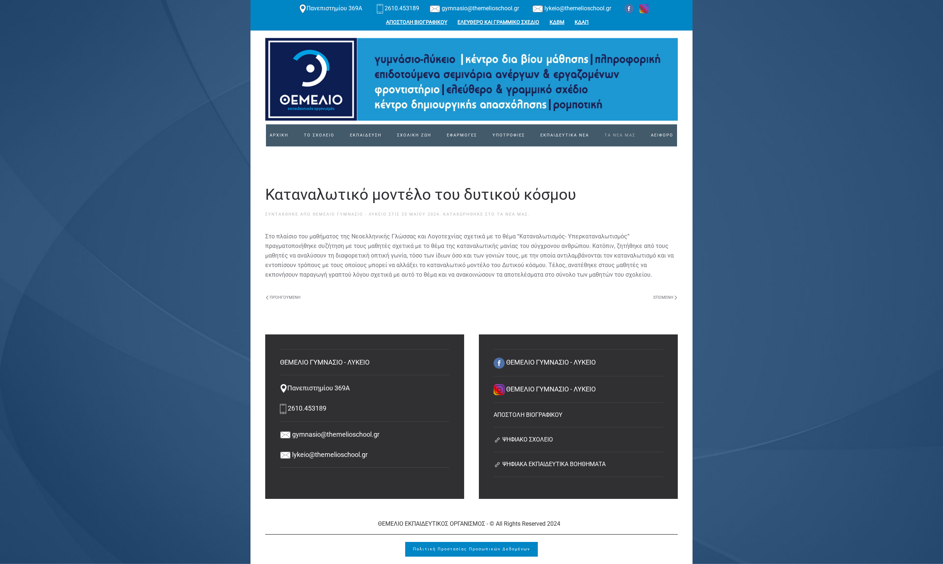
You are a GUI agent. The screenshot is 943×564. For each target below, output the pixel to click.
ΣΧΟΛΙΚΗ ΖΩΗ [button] (414, 135)
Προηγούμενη (285, 297)
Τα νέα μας (512, 214)
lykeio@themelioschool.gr (577, 8)
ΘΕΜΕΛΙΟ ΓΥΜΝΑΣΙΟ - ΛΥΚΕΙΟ (350, 214)
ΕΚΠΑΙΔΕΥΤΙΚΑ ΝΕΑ (564, 135)
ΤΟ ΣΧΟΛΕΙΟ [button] (319, 135)
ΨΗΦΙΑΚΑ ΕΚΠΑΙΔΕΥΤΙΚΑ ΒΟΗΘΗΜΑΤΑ (553, 464)
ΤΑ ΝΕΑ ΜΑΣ (619, 135)
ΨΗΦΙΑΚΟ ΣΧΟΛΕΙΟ (527, 439)
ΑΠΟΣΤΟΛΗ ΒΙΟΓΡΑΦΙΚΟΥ (416, 22)
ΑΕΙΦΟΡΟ (662, 135)
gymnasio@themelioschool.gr (479, 8)
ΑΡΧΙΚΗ (279, 135)
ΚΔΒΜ (557, 22)
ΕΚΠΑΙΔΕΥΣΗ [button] (366, 135)
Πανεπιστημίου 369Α (335, 8)
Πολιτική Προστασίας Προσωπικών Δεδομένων (471, 549)
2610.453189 (402, 8)
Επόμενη (663, 297)
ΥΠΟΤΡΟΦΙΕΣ (508, 135)
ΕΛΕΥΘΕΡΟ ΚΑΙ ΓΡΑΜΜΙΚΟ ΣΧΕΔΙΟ (498, 22)
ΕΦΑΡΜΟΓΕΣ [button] (462, 135)
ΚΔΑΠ (582, 22)
